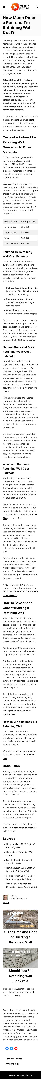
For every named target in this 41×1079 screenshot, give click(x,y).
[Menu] (4, 7)
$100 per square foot (27, 574)
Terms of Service (13, 1059)
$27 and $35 (28, 364)
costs (31, 120)
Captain (14, 896)
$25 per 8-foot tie (28, 288)
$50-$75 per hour (21, 310)
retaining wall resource (25, 827)
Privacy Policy (12, 1064)
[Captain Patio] (20, 7)
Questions (6, 902)
